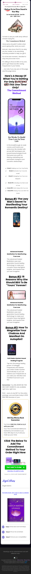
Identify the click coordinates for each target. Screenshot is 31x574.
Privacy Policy (27, 560)
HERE (26, 561)
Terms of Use (20, 560)
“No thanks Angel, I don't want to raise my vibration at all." (15, 493)
